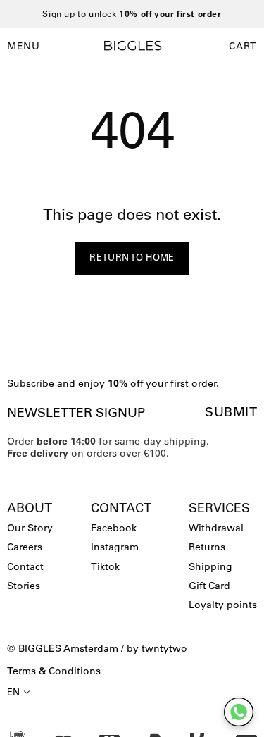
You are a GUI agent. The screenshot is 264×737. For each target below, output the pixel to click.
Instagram (115, 546)
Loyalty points (223, 604)
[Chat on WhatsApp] (238, 712)
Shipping (210, 566)
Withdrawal (216, 527)
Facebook (114, 527)
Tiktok (105, 566)
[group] (132, 14)
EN (13, 692)
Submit (231, 412)
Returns (207, 546)
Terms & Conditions (54, 670)
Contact (25, 566)
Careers (24, 546)
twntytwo (164, 648)
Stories (23, 585)
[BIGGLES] (132, 45)
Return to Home (132, 257)
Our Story (30, 527)
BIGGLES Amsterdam (68, 648)
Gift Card (209, 585)
